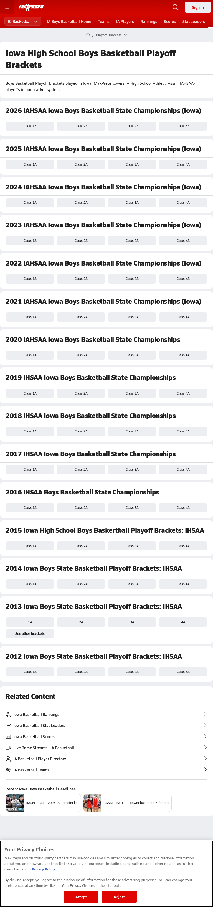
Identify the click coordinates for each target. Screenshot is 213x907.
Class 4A (183, 126)
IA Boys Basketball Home (69, 21)
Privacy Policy (43, 869)
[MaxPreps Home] (31, 7)
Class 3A (132, 126)
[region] (106, 873)
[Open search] (175, 7)
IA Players (125, 21)
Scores (170, 21)
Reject (119, 896)
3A (132, 622)
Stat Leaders (193, 21)
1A (30, 622)
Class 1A (30, 126)
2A (81, 622)
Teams (104, 21)
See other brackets (30, 633)
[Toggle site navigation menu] (7, 7)
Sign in (198, 7)
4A (183, 622)
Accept (81, 896)
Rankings (149, 21)
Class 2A (81, 126)
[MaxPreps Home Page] (88, 34)
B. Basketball (20, 21)
